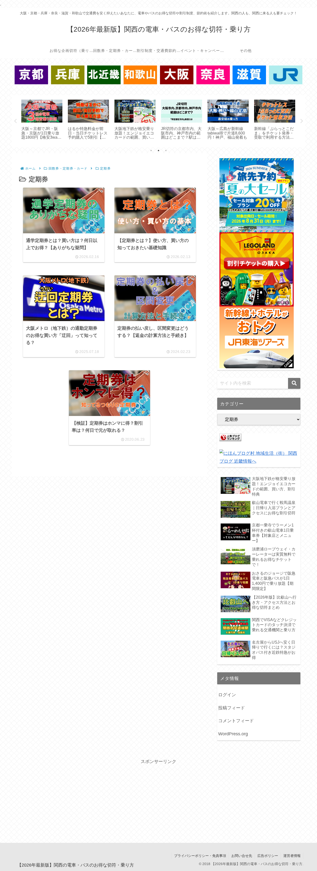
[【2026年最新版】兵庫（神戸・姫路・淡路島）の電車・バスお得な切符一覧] (67, 74)
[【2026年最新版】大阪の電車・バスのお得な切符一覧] (176, 74)
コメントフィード (236, 720)
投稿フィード (231, 707)
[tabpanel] (42, 120)
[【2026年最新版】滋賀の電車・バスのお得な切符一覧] (249, 74)
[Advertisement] (158, 800)
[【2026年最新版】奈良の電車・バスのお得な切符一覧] (213, 74)
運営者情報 (292, 856)
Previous (15, 121)
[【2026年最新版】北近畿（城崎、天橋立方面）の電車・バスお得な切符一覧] (104, 74)
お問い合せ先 (241, 856)
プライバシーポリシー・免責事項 (200, 856)
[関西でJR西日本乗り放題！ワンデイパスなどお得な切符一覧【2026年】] (285, 74)
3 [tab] (165, 150)
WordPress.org (233, 733)
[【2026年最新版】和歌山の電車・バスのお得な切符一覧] (140, 74)
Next (301, 121)
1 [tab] (151, 150)
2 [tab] (158, 150)
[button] (294, 383)
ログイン (227, 694)
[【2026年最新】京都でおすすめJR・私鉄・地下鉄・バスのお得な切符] (31, 74)
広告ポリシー (267, 856)
